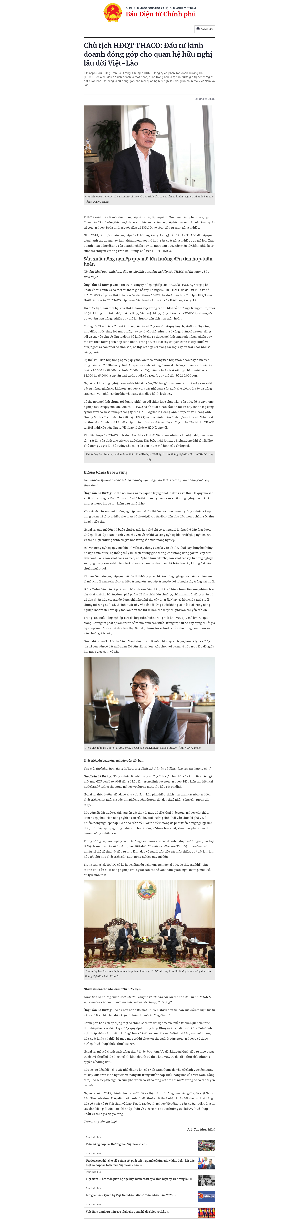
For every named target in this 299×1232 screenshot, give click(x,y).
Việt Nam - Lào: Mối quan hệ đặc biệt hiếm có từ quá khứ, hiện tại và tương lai (137, 1179)
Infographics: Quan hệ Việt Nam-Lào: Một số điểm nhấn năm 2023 (129, 1195)
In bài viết (207, 29)
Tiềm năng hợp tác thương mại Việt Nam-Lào (115, 1144)
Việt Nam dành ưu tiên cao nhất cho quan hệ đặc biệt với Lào (126, 1212)
